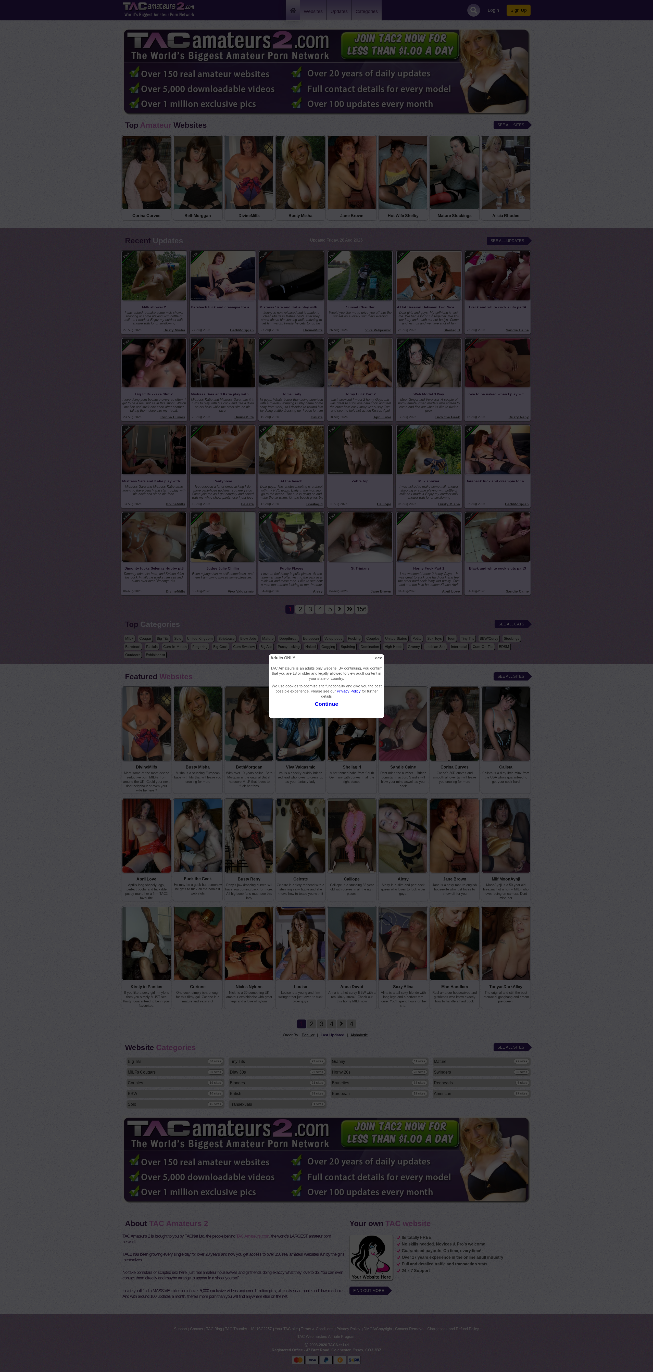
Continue (326, 704)
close (379, 658)
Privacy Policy (349, 691)
